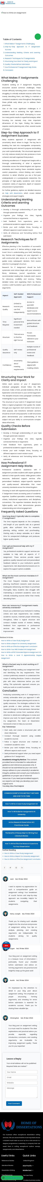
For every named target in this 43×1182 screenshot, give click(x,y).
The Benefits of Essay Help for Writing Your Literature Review (21, 834)
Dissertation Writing (8, 1170)
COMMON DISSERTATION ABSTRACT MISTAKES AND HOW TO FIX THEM (21, 794)
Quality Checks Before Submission (17, 64)
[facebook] (4, 868)
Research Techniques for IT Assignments (20, 58)
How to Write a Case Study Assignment (15, 641)
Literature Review (7, 1165)
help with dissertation (13, 193)
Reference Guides (8, 1161)
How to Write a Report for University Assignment (18, 643)
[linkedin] (22, 868)
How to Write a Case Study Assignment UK (21, 804)
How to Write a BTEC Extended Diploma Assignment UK (21, 652)
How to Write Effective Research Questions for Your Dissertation (21, 845)
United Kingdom (28, 1161)
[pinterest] (16, 868)
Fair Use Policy (28, 1175)
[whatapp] (38, 36)
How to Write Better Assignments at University (21, 813)
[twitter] (10, 868)
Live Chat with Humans (13, 1178)
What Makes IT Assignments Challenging (20, 44)
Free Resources (7, 1175)
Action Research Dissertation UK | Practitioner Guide (21, 823)
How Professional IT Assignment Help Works (20, 67)
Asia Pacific (27, 1166)
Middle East (27, 1170)
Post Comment (14, 1103)
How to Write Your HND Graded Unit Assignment (18, 649)
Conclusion (9, 70)
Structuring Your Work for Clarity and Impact (21, 61)
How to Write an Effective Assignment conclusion (19, 646)
